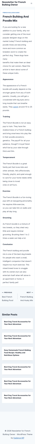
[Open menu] (31, 3)
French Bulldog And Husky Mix (26, 296)
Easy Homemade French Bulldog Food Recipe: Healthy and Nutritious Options (17, 352)
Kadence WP (19, 438)
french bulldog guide (11, 12)
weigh (15, 107)
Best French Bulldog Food (7, 296)
